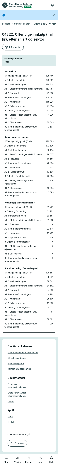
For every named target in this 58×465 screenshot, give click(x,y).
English (11, 422)
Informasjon (15, 47)
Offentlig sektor (41, 24)
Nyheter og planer (16, 363)
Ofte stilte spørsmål (17, 358)
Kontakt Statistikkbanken (19, 369)
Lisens (11, 401)
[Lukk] (54, 15)
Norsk (10, 416)
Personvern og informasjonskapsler (17, 386)
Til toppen (19, 443)
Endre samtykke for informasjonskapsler (17, 394)
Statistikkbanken (22, 24)
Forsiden (6, 24)
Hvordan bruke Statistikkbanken (23, 352)
